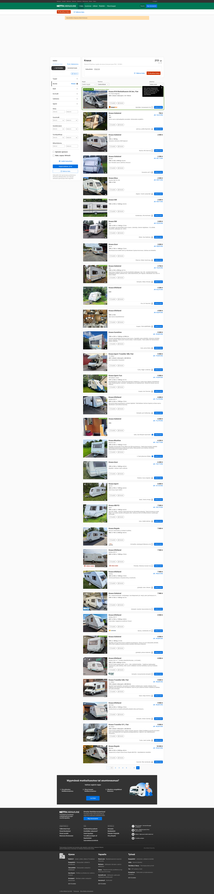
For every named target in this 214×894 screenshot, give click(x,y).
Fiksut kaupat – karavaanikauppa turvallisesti (143, 826)
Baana (94, 1)
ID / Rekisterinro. (74, 64)
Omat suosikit (64, 833)
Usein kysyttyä (88, 833)
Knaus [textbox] (75, 83)
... (130, 768)
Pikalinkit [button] (102, 6)
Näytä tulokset (65, 166)
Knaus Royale (123, 536)
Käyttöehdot (88, 838)
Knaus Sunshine (123, 340)
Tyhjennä (75, 73)
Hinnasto (110, 829)
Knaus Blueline (123, 448)
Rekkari (90, 1)
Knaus (123, 98)
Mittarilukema (57, 143)
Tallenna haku (79, 12)
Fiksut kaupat (111, 6)
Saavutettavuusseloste (91, 840)
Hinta (54, 108)
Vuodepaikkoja (57, 134)
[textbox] (64, 88)
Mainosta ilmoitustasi (66, 836)
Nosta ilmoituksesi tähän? (101, 89)
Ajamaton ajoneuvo (61, 152)
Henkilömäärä (57, 126)
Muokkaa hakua (65, 12)
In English (155, 1)
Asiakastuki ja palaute (90, 829)
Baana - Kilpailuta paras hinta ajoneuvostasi (142, 830)
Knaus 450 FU (123, 513)
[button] (89, 83)
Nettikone (79, 1)
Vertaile (121, 103)
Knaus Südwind (123, 121)
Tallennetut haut (65, 829)
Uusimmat (88, 6)
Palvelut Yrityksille (113, 833)
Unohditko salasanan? (91, 831)
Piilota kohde (85, 114)
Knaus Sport (123, 492)
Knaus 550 (123, 229)
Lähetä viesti (158, 107)
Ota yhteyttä (112, 836)
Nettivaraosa (85, 1)
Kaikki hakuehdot (66, 161)
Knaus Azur (123, 252)
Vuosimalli (56, 117)
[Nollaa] (77, 83)
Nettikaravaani (66, 6)
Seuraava (138, 767)
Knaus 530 (123, 208)
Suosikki (113, 103)
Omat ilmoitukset (65, 831)
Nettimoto (69, 1)
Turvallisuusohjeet (89, 836)
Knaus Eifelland (123, 296)
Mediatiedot (111, 831)
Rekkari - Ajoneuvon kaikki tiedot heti (144, 834)
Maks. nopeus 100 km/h (62, 155)
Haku (81, 6)
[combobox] (65, 83)
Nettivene (74, 1)
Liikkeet (95, 6)
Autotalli (64, 1)
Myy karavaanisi (151, 6)
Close (162, 88)
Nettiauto (59, 1)
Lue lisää (93, 798)
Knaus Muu (123, 186)
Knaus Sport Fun (123, 384)
